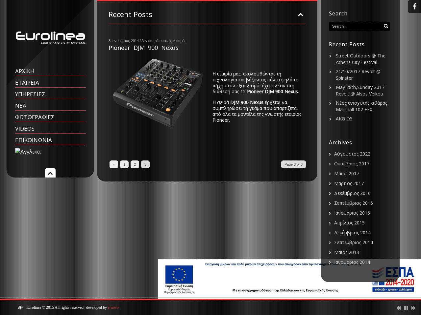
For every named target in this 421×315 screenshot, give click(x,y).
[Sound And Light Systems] (50, 53)
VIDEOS (25, 128)
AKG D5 (344, 119)
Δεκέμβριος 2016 (352, 193)
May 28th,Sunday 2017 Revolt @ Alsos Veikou (360, 90)
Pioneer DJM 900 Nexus (144, 48)
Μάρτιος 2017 (349, 183)
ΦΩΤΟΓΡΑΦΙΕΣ (35, 117)
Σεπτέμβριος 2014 (353, 242)
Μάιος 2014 (346, 252)
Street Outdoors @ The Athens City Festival (360, 58)
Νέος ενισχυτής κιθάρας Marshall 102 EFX (361, 106)
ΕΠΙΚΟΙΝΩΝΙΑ (33, 140)
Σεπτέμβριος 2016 (353, 203)
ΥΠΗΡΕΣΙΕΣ (30, 94)
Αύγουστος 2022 (352, 154)
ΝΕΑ (20, 105)
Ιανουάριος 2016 (352, 213)
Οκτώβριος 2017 (351, 163)
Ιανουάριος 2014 (352, 262)
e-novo (113, 307)
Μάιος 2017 (346, 173)
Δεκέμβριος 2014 (352, 232)
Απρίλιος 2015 (349, 223)
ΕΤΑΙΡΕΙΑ (27, 82)
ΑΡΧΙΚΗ (25, 71)
